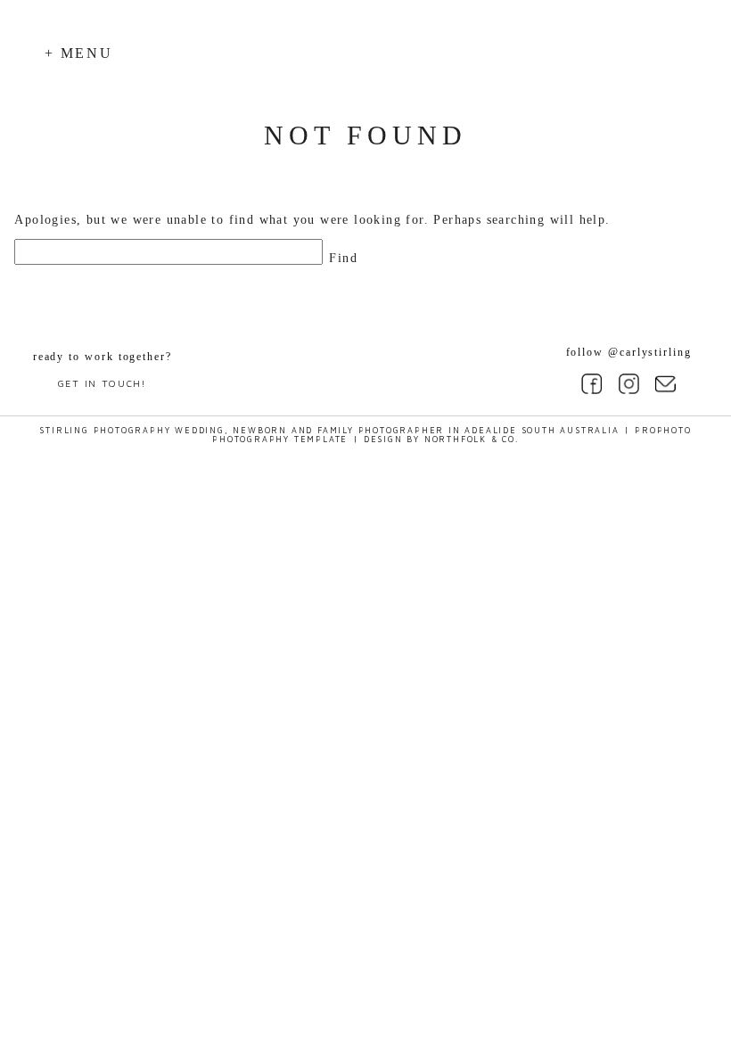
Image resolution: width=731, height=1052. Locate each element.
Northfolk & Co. (471, 439)
